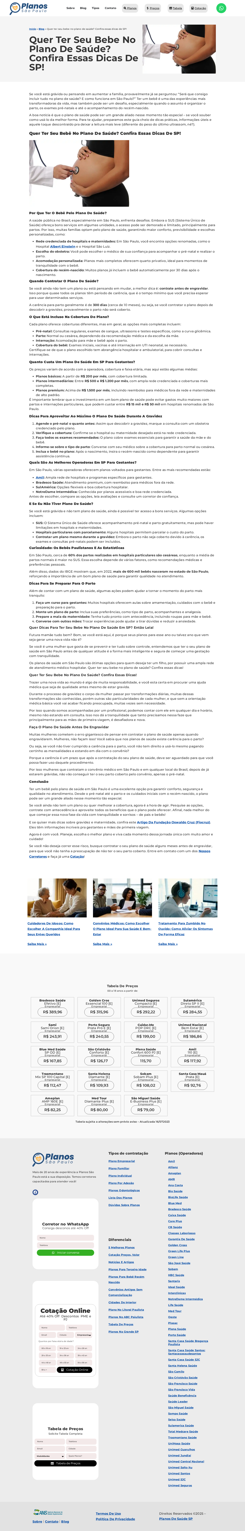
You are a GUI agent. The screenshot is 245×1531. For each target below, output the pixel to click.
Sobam (173, 1269)
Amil (40, 477)
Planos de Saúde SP (176, 1519)
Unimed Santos (179, 1473)
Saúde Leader (178, 1401)
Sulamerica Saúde (181, 1425)
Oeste (172, 1317)
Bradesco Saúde (179, 1209)
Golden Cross (177, 1245)
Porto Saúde (177, 1335)
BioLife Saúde (178, 1197)
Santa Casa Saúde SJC (184, 1359)
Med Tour (175, 1311)
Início (32, 28)
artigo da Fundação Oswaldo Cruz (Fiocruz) (173, 822)
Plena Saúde (177, 1329)
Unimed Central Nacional (186, 1461)
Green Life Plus (179, 1251)
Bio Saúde (175, 1191)
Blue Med (175, 1203)
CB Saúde (175, 1227)
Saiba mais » (37, 944)
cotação (77, 857)
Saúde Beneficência (182, 1395)
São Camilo (176, 1371)
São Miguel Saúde (181, 1407)
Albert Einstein (62, 246)
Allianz (173, 1167)
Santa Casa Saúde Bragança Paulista (188, 1342)
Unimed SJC (177, 1479)
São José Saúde (179, 1263)
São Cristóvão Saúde (183, 1377)
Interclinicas (177, 1293)
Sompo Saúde (178, 1413)
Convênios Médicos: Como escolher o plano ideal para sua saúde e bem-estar (122, 929)
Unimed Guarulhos (181, 1449)
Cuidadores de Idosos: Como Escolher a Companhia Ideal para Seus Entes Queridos (54, 929)
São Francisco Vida (181, 1389)
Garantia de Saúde (181, 1239)
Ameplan (174, 1173)
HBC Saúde (176, 1275)
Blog (41, 28)
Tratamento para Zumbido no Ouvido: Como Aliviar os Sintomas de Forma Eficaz (185, 929)
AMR (171, 1179)
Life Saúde (175, 1305)
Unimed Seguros (180, 1485)
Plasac (173, 1323)
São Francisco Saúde (182, 1383)
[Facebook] (35, 1192)
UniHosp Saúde (179, 1443)
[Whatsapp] (221, 8)
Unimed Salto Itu (180, 1467)
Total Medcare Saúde (183, 1431)
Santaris (174, 1281)
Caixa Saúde (177, 1215)
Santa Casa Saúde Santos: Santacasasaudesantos (186, 1352)
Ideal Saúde (176, 1287)
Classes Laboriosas (182, 1233)
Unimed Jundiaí (179, 1455)
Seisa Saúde (176, 1419)
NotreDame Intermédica (185, 1299)
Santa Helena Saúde (182, 1365)
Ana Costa (175, 1185)
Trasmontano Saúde (182, 1437)
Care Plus (175, 1221)
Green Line (176, 1257)
